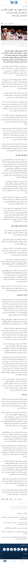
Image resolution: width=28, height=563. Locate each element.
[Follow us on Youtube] (18, 549)
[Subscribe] (4, 549)
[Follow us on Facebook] (25, 549)
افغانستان (24, 6)
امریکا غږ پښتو (13, 561)
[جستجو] (22, 561)
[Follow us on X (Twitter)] (22, 549)
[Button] (8, 24)
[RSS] (11, 549)
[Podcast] (7, 549)
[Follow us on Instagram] (15, 549)
